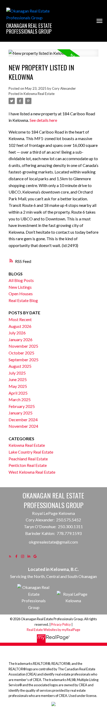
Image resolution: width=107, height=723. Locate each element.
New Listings (20, 287)
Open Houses (21, 293)
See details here (43, 120)
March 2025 (20, 399)
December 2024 (23, 419)
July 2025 (17, 372)
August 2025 (20, 366)
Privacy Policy (61, 624)
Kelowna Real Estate (39, 94)
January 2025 (20, 412)
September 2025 (23, 359)
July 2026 (17, 332)
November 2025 (23, 346)
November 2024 (23, 426)
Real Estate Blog (23, 300)
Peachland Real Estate (28, 458)
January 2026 (20, 339)
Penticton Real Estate (28, 465)
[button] (10, 556)
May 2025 (18, 386)
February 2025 (22, 406)
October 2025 (21, 352)
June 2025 (18, 379)
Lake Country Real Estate (31, 451)
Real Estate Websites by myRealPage (53, 630)
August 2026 (20, 326)
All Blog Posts (21, 280)
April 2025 (18, 392)
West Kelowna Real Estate (32, 471)
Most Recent (20, 319)
